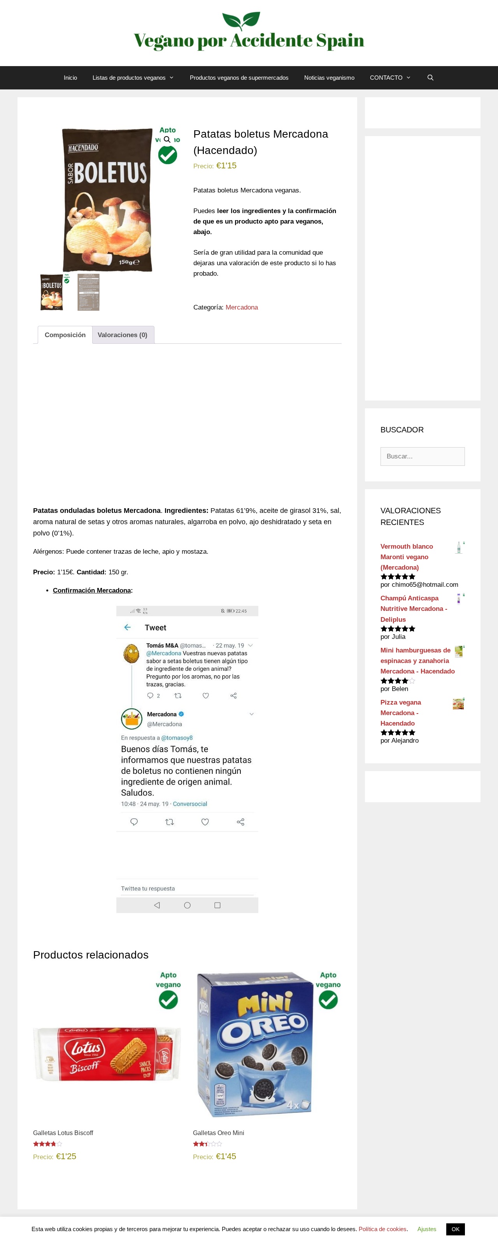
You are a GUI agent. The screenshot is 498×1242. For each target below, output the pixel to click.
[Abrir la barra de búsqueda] (430, 77)
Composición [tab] (65, 335)
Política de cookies (383, 1229)
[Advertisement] (187, 430)
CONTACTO (386, 77)
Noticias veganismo (329, 77)
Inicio (70, 77)
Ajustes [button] (427, 1229)
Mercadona (242, 307)
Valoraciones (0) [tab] (122, 335)
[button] (167, 140)
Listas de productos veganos (129, 77)
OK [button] (455, 1229)
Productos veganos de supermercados (239, 77)
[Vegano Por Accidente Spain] (249, 32)
